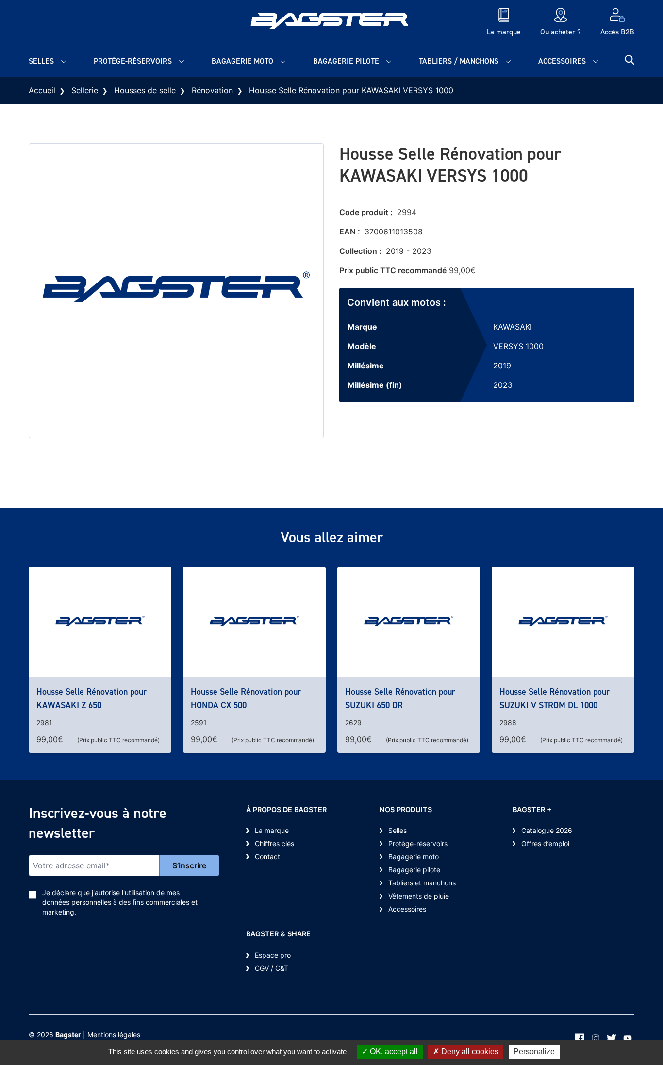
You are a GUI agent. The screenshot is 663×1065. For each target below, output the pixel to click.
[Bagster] (331, 23)
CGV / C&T (271, 968)
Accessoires (562, 61)
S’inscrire (189, 865)
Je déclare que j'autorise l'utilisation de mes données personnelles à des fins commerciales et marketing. (120, 902)
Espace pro (273, 955)
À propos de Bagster (286, 809)
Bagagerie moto (242, 61)
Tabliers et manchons (422, 883)
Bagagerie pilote (346, 61)
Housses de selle (145, 90)
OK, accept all (393, 1052)
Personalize (534, 1052)
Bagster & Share (278, 934)
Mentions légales (113, 1035)
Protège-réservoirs (133, 61)
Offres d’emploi (545, 843)
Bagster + (532, 809)
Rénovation (212, 90)
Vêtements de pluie (418, 896)
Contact (267, 856)
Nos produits (406, 809)
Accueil (42, 90)
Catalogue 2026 (546, 830)
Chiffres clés (274, 843)
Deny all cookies (468, 1052)
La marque (272, 830)
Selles (41, 61)
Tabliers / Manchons (458, 61)
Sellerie (84, 90)
